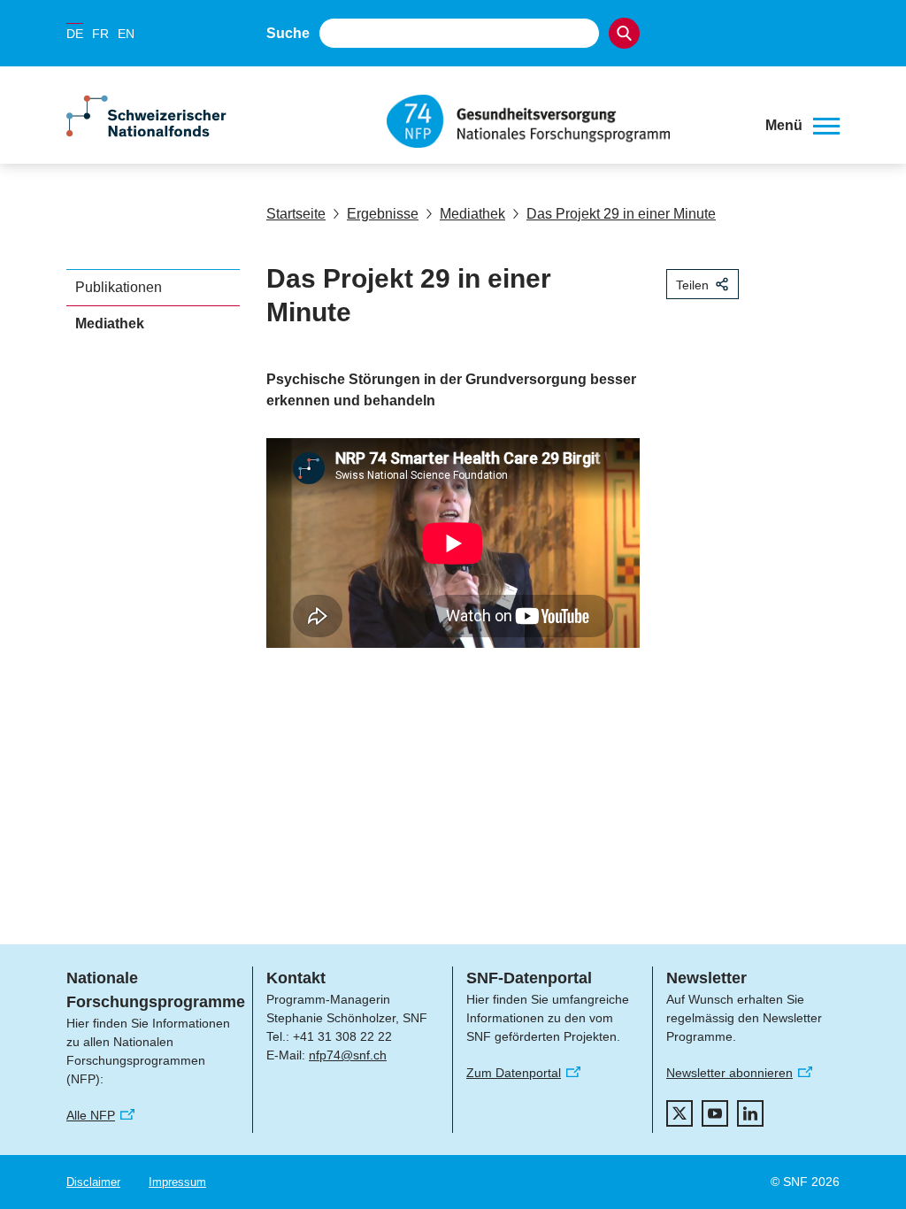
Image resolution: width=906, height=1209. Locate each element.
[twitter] (679, 1113)
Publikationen (118, 287)
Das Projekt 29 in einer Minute (621, 213)
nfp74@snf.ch (348, 1055)
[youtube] (715, 1113)
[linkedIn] (750, 1113)
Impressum (177, 1182)
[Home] (563, 121)
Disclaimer (93, 1182)
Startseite (296, 213)
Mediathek (472, 213)
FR (100, 34)
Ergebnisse (382, 213)
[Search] (624, 33)
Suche (288, 33)
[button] (802, 126)
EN (126, 34)
